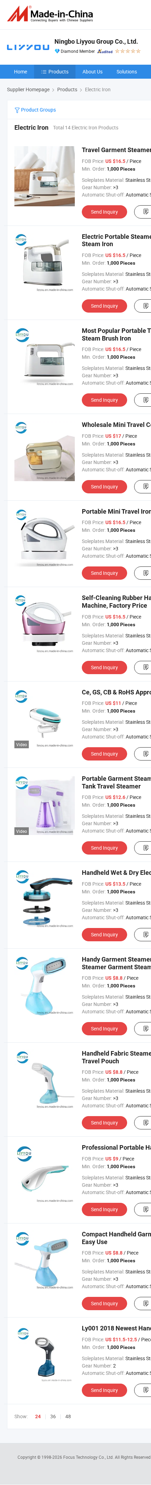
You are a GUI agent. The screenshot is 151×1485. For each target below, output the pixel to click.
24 (38, 1416)
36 (53, 1416)
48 (68, 1416)
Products (58, 71)
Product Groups (38, 109)
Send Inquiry (104, 211)
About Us (93, 71)
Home (20, 71)
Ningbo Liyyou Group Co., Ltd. (96, 41)
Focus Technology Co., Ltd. (89, 1457)
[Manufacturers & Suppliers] (51, 14)
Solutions (127, 71)
